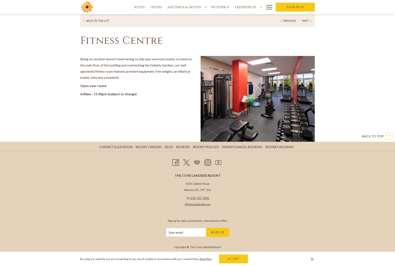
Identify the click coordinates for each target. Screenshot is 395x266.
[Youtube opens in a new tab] (218, 162)
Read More (206, 259)
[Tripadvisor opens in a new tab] (197, 162)
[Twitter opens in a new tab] (186, 162)
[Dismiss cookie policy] (312, 259)
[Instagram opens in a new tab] (207, 162)
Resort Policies (206, 147)
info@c (188, 204)
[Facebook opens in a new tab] (175, 162)
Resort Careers (149, 147)
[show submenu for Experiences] (261, 7)
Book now (295, 7)
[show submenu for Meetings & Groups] (206, 7)
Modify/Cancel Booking (242, 147)
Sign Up (217, 232)
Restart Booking (279, 147)
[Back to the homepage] (87, 7)
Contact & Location (116, 147)
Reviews (183, 147)
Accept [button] (233, 259)
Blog (169, 147)
